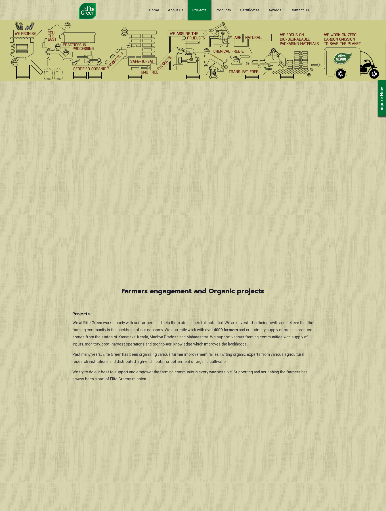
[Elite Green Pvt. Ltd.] (87, 11)
